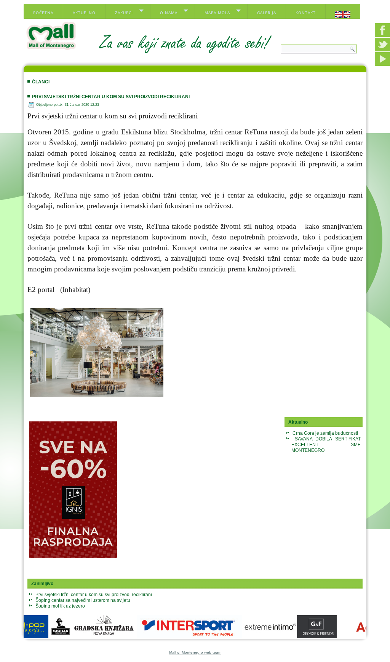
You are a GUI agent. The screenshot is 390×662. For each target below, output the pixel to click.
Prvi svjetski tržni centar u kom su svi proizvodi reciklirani (111, 96)
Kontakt (306, 12)
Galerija (266, 12)
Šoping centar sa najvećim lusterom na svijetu (82, 600)
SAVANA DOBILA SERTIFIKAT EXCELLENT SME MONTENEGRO (326, 444)
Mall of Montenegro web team (195, 652)
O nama (168, 12)
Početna (43, 12)
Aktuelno (84, 12)
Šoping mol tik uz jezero (60, 606)
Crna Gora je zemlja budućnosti (325, 433)
